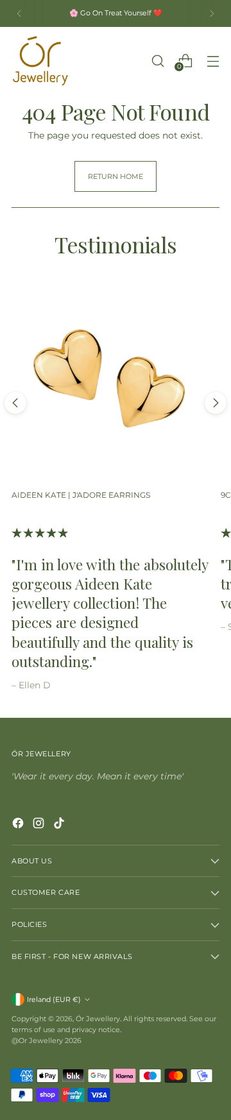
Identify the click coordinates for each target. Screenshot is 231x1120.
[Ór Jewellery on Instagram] (39, 825)
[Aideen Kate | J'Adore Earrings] (110, 381)
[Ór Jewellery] (40, 61)
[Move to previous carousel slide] (15, 403)
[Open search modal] (157, 60)
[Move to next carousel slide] (216, 403)
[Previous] (19, 13)
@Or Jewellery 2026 (46, 1040)
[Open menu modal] (213, 60)
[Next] (212, 13)
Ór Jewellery (98, 1018)
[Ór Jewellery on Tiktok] (60, 825)
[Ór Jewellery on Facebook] (19, 825)
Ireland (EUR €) (54, 999)
